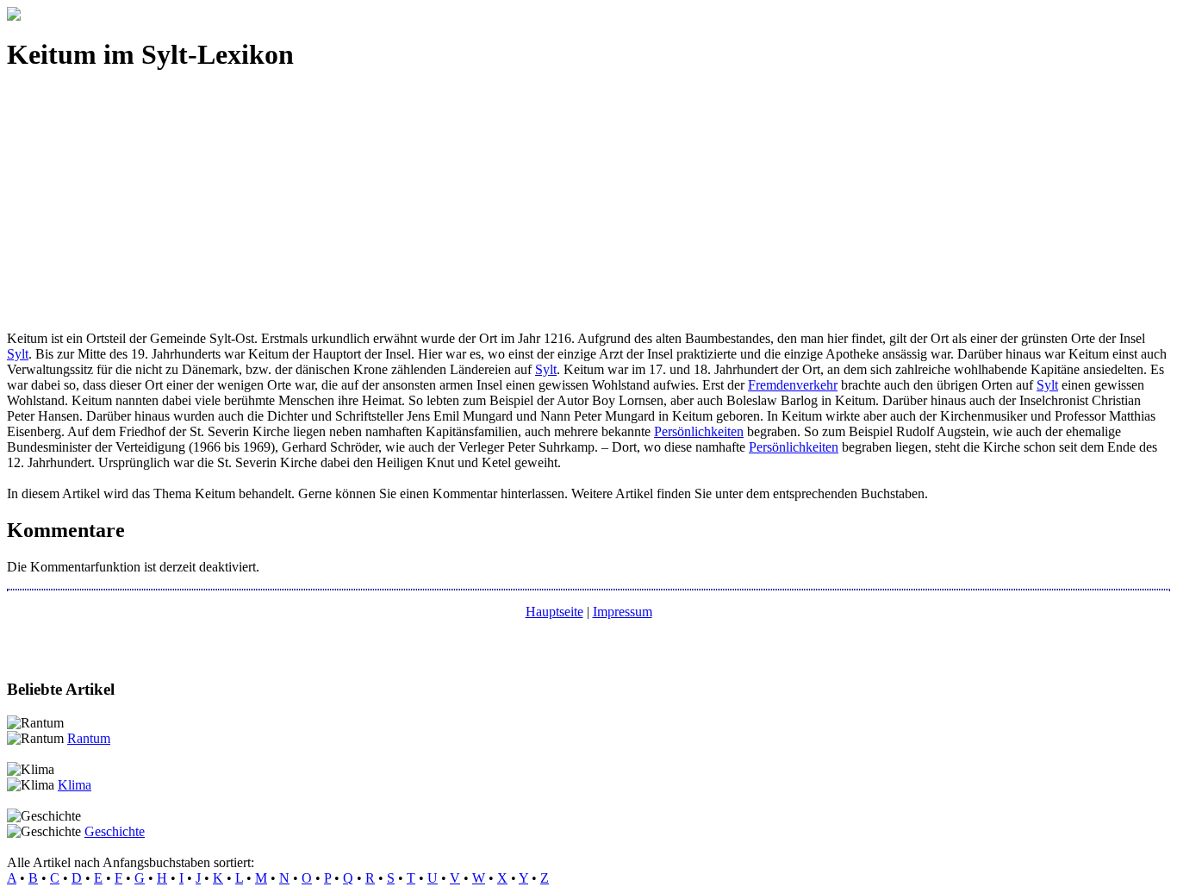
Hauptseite (554, 611)
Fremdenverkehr (793, 385)
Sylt (17, 354)
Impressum (622, 611)
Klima (74, 784)
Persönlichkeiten (699, 431)
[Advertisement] (524, 210)
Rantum (88, 738)
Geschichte (114, 831)
